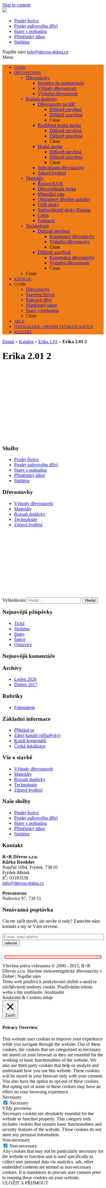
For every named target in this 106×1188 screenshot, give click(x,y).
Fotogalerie (24, 707)
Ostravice (23, 644)
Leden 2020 (25, 679)
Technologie (25, 519)
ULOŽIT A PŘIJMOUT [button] (25, 1182)
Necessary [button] (11, 1097)
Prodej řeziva (26, 20)
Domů (8, 341)
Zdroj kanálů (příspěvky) (37, 735)
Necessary (19, 1102)
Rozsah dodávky (29, 514)
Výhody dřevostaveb (33, 503)
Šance (19, 639)
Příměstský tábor (29, 36)
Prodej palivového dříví (36, 26)
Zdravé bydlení (28, 524)
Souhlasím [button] (54, 992)
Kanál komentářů (30, 740)
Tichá (19, 623)
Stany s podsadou (30, 31)
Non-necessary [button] (16, 1139)
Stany (19, 633)
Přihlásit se (24, 730)
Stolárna (21, 41)
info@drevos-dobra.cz (47, 51)
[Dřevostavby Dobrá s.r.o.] (4, 10)
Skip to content (16, 4)
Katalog (26, 341)
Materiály (23, 508)
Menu (7, 57)
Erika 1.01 (48, 341)
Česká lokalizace (29, 745)
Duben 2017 (25, 684)
